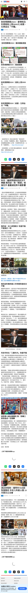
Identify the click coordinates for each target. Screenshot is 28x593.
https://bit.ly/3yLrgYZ (7, 152)
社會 (2, 29)
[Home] (6, 1)
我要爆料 (16, 583)
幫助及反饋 (16, 580)
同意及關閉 (22, 588)
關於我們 (3, 580)
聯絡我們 (3, 578)
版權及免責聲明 (17, 578)
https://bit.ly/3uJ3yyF (17, 145)
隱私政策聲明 (4, 583)
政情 (2, 188)
